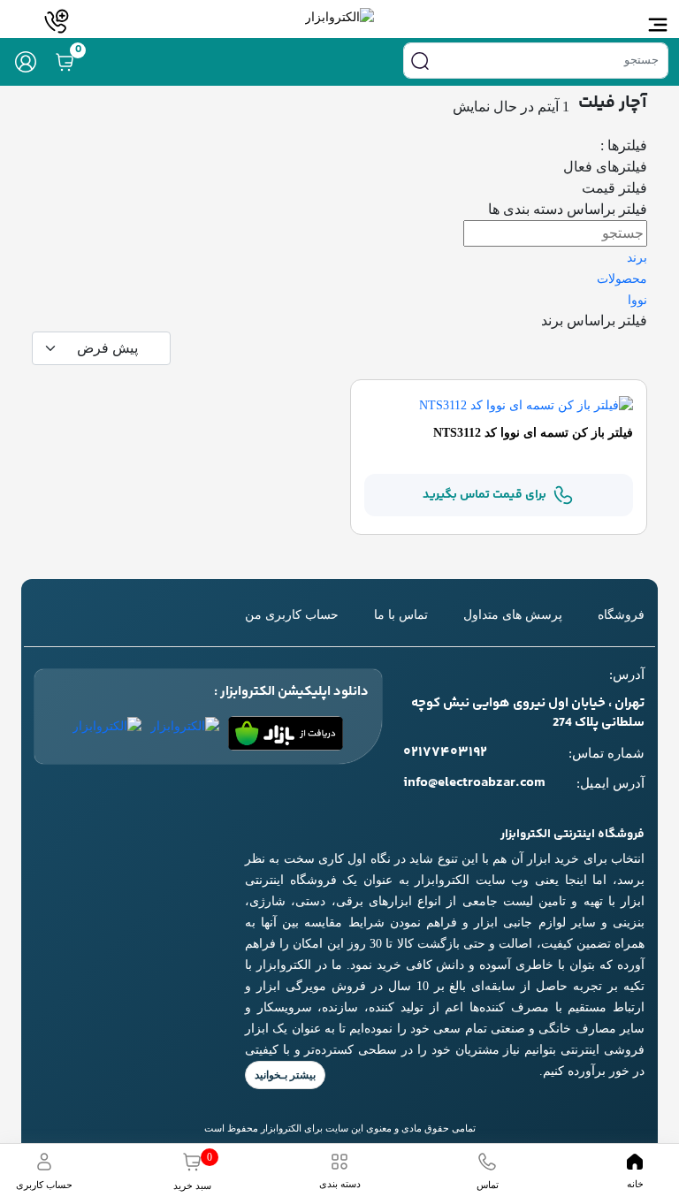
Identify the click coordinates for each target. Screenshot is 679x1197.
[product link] (526, 404)
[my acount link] (25, 61)
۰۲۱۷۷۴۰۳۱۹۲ (445, 753)
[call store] (57, 21)
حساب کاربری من (292, 614)
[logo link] (339, 17)
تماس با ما (401, 614)
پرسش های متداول (512, 614)
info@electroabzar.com (474, 783)
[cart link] (64, 61)
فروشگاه (621, 614)
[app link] (285, 733)
